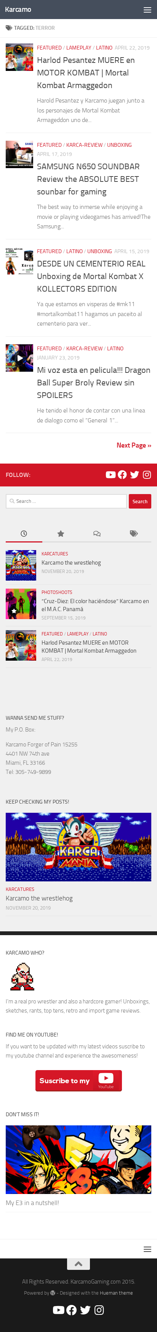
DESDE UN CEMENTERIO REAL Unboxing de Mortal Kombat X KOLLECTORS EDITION (91, 276)
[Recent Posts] (24, 534)
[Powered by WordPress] (52, 1292)
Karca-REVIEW (84, 145)
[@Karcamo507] (134, 474)
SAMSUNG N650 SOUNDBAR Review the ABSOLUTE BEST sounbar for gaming (88, 179)
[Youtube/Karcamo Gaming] (110, 474)
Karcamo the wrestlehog (71, 562)
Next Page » (134, 445)
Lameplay (78, 48)
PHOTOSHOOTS (57, 592)
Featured (49, 48)
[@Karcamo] (146, 474)
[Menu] (147, 9)
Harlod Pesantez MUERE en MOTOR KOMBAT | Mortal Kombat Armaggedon (86, 72)
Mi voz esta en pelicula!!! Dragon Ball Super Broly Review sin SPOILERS (94, 382)
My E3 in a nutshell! (32, 1203)
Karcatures (55, 554)
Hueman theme (116, 1293)
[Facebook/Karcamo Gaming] (122, 474)
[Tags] (133, 534)
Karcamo (18, 9)
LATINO (104, 48)
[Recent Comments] (96, 534)
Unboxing (119, 145)
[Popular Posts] (60, 534)
